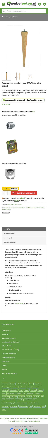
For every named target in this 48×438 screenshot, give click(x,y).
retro (24, 207)
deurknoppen (22, 387)
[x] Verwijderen (6, 104)
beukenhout (7, 207)
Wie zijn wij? (5, 334)
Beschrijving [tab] (7, 229)
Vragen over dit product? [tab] (10, 242)
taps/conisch (7, 209)
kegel (21, 207)
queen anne (36, 396)
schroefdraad (28, 400)
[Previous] (5, 47)
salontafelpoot (29, 207)
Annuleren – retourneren (9, 353)
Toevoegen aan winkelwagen (25, 193)
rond (3, 400)
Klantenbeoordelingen (8, 357)
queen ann (29, 396)
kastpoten (40, 390)
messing (19, 393)
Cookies (4, 369)
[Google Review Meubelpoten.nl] (17, 431)
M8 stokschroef (11, 393)
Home (3, 17)
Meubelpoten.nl (6, 212)
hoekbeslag (5, 390)
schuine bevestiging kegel (8, 403)
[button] (3, 4)
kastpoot (27, 390)
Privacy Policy (6, 361)
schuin (34, 400)
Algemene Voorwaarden (9, 338)
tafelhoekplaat (13, 406)
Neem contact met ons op (9, 373)
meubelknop (38, 393)
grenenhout (17, 207)
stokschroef (5, 406)
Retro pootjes (11, 204)
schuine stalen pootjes (22, 403)
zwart (3, 409)
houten (20, 390)
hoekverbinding (13, 390)
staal (30, 403)
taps (3, 209)
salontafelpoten (19, 400)
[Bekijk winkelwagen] (44, 4)
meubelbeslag (30, 393)
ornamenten (22, 396)
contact (16, 201)
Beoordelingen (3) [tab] (8, 238)
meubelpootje (5, 396)
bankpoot (12, 384)
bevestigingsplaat (6, 387)
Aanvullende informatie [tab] (9, 233)
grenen (12, 207)
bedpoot (19, 384)
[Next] (42, 47)
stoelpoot (36, 403)
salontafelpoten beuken (38, 207)
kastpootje (33, 390)
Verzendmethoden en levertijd (10, 350)
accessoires (19, 303)
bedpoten (25, 384)
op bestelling (14, 396)
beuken (31, 384)
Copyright (4, 365)
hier (33, 111)
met (24, 393)
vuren (43, 406)
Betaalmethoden (6, 346)
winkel (22, 198)
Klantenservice (6, 330)
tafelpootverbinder (23, 406)
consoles (15, 387)
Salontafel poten (12, 17)
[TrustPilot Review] (31, 431)
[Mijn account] (39, 4)
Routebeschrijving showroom (10, 342)
